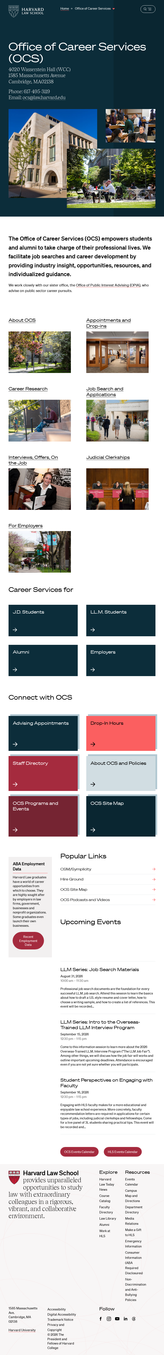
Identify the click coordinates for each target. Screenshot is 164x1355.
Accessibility (56, 1309)
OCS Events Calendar (79, 1152)
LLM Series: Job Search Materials (99, 969)
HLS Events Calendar (123, 1152)
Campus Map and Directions (132, 1195)
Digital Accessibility (61, 1314)
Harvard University (22, 1330)
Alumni (104, 1224)
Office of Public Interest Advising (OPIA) (108, 285)
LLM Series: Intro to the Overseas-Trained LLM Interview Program (100, 1024)
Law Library (107, 1218)
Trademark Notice (60, 1319)
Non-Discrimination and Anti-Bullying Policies (135, 1289)
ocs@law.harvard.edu (44, 97)
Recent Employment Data (28, 940)
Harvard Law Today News (106, 1184)
